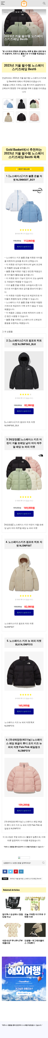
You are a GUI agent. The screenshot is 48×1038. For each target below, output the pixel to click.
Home (6, 12)
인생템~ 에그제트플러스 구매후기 (34, 941)
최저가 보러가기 (24, 246)
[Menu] (3, 3)
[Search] (44, 3)
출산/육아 (8, 33)
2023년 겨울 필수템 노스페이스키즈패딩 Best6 (25, 879)
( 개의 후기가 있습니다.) (24, 234)
